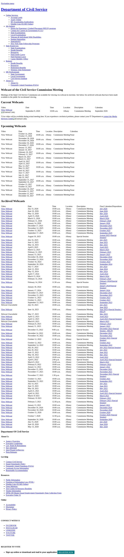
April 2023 (104, 317)
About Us (9, 81)
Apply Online (16, 20)
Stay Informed (11, 448)
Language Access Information (17, 468)
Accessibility (11, 505)
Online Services (12, 15)
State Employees (12, 46)
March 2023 (104, 321)
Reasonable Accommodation (17, 470)
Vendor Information (13, 491)
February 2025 (105, 252)
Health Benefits (17, 50)
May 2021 (104, 388)
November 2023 (106, 295)
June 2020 (104, 424)
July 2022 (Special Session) (110, 348)
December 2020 (106, 408)
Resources (15, 52)
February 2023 (105, 324)
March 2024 (104, 276)
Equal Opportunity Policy (15, 464)
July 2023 (103, 305)
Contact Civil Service (14, 462)
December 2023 (106, 293)
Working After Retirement (21, 70)
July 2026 (103, 209)
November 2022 (106, 336)
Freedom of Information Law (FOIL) (20, 482)
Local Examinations (18, 35)
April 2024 (104, 274)
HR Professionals (12, 72)
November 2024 (106, 259)
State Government (17, 74)
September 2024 (106, 264)
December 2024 (106, 257)
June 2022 (104, 352)
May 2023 (104, 314)
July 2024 (103, 267)
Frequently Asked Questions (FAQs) (25, 85)
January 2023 (105, 326)
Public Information (13, 480)
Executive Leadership (14, 443)
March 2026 (104, 218)
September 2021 (106, 381)
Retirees (9, 61)
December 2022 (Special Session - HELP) (109, 330)
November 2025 (106, 228)
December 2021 (106, 369)
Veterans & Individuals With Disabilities (26, 37)
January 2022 (105, 367)
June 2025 (104, 242)
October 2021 (105, 379)
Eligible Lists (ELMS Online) (22, 24)
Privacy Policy (11, 509)
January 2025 (105, 254)
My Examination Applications (22, 22)
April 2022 (104, 357)
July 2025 (103, 240)
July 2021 (103, 384)
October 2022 (105, 343)
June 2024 (104, 269)
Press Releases (11, 452)
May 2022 (104, 355)
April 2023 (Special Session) (111, 319)
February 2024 (105, 279)
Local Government (18, 76)
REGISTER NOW (66, 552)
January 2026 (105, 223)
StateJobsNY (16, 41)
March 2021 (104, 396)
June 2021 (104, 386)
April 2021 (104, 391)
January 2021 (105, 405)
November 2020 (106, 410)
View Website (6, 250)
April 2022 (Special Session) (111, 360)
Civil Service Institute (19, 79)
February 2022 (105, 364)
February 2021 (105, 398)
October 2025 (105, 231)
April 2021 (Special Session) (111, 393)
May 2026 (104, 214)
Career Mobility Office (19, 59)
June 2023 (104, 307)
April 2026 (104, 216)
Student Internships (18, 39)
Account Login (16, 17)
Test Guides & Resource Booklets (19, 489)
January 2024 (105, 290)
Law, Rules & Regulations (16, 446)
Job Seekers (10, 26)
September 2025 (106, 233)
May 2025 (104, 245)
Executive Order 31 (13, 495)
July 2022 (103, 350)
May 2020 (104, 427)
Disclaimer (10, 507)
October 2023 (105, 298)
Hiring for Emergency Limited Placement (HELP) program (33, 28)
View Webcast (6, 110)
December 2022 (106, 333)
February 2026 (105, 221)
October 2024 (105, 262)
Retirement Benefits (18, 68)
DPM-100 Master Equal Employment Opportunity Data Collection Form (33, 493)
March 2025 (104, 250)
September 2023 (106, 302)
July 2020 (103, 422)
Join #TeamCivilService (15, 450)
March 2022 (104, 362)
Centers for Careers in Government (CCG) (27, 31)
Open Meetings (12, 486)
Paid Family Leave (18, 55)
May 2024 (104, 271)
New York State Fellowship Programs (25, 44)
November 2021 (106, 372)
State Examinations (18, 33)
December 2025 (106, 226)
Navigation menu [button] (7, 3)
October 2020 (105, 412)
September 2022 (106, 345)
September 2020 (106, 419)
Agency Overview (13, 441)
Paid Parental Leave (18, 57)
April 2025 (104, 247)
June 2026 (104, 211)
